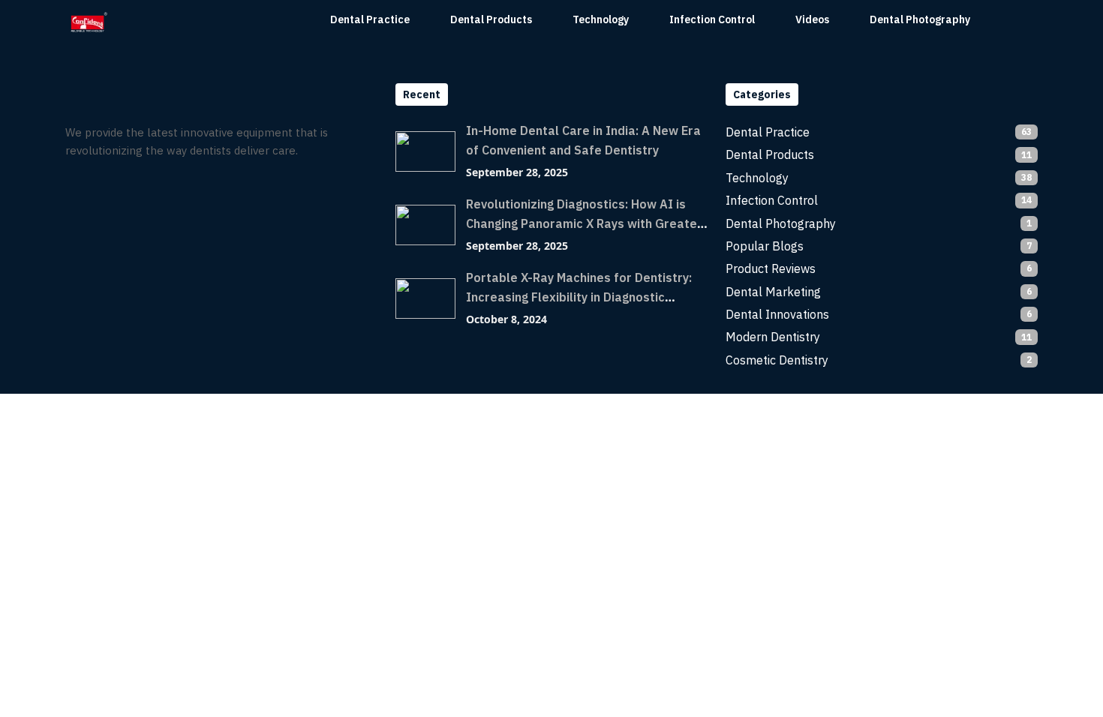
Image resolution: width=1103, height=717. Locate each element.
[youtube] (135, 191)
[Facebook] (78, 191)
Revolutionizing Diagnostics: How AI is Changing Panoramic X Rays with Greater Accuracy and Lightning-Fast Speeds (584, 223)
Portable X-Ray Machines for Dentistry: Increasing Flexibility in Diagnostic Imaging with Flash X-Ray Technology (579, 297)
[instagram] (106, 191)
